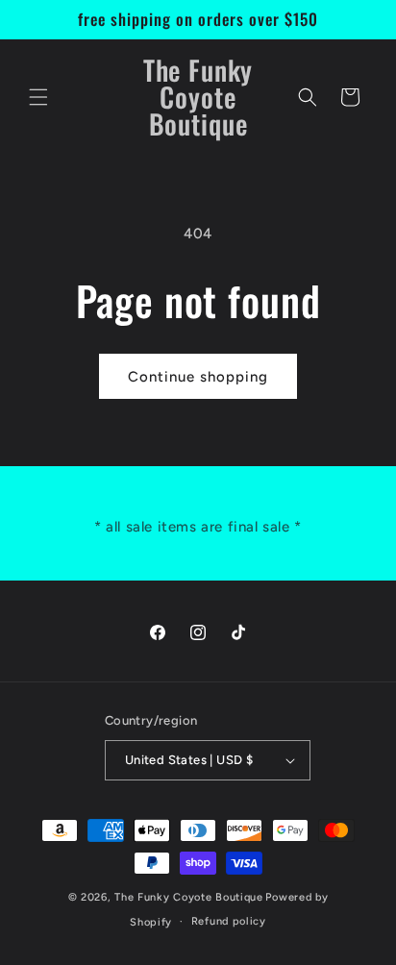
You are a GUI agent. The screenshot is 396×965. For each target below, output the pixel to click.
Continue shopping (198, 376)
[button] (38, 97)
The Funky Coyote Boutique (188, 897)
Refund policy (228, 921)
